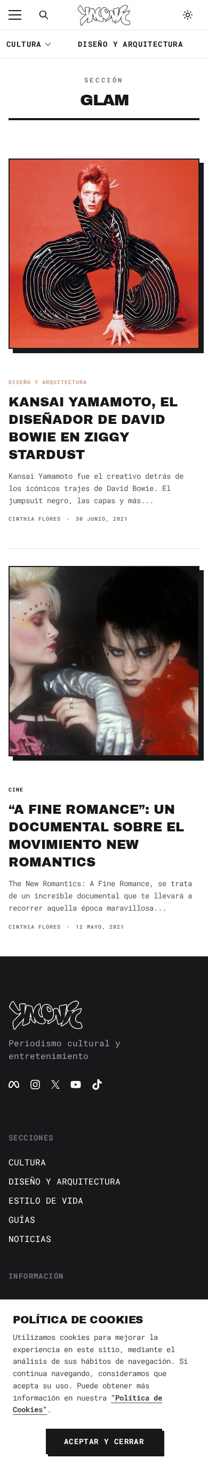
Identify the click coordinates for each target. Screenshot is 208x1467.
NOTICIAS (30, 1238)
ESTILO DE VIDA (46, 1200)
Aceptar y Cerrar (104, 1441)
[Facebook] (14, 1084)
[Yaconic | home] (104, 1015)
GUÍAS (22, 1219)
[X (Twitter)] (55, 1084)
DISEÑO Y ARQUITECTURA (130, 44)
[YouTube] (75, 1084)
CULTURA (24, 44)
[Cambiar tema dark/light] (187, 15)
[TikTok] (97, 1084)
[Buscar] (43, 15)
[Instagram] (35, 1084)
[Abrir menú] (20, 15)
